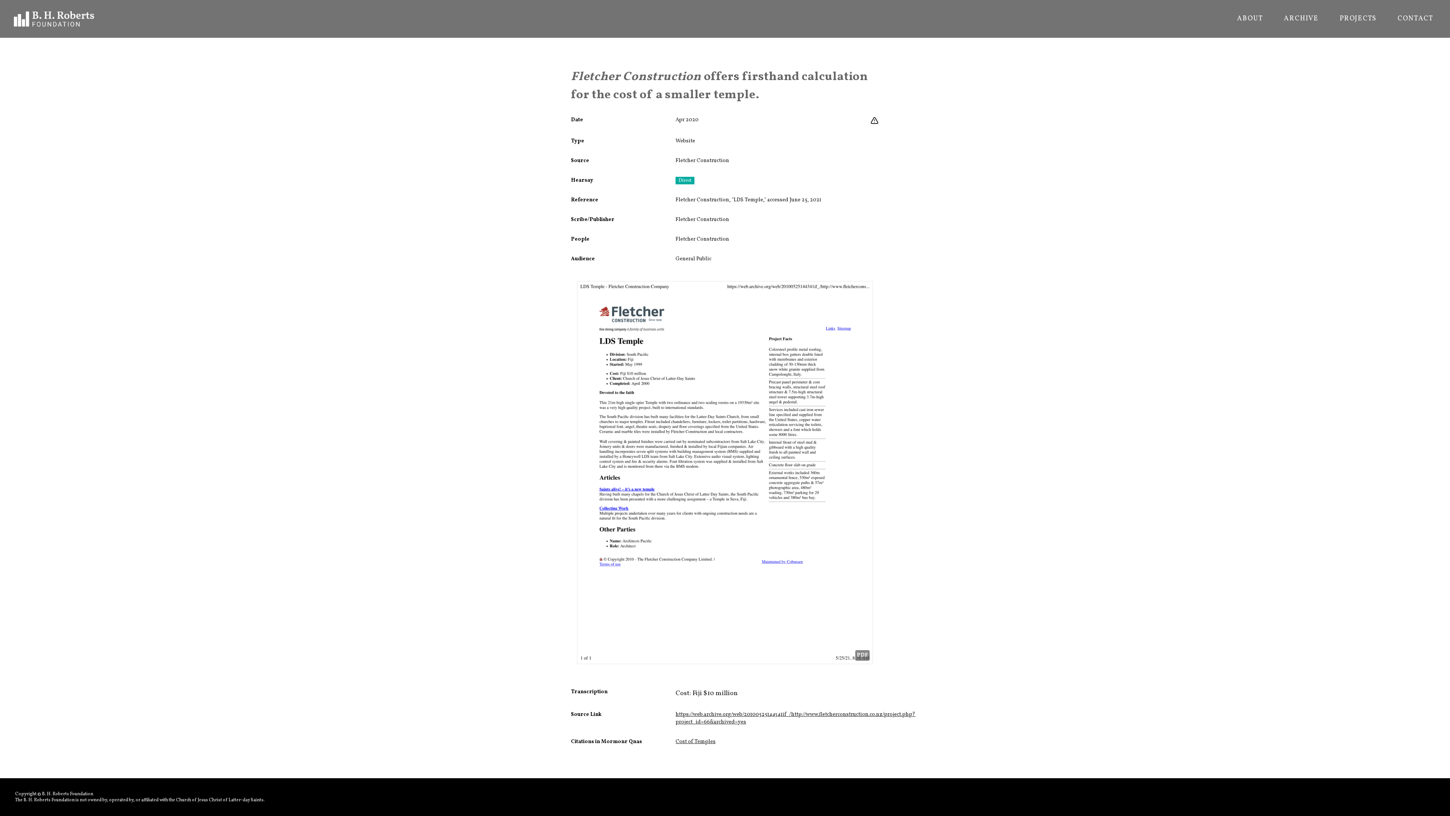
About (1250, 19)
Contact (1415, 19)
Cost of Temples (696, 741)
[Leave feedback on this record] (874, 120)
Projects (1358, 19)
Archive (1301, 19)
